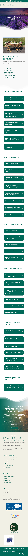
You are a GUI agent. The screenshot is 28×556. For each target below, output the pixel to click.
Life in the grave (6, 467)
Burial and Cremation (8, 72)
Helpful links (5, 478)
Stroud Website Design (19, 551)
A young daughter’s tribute (8, 465)
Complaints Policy (7, 482)
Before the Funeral (8, 70)
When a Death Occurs (8, 68)
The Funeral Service (8, 73)
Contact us (14, 428)
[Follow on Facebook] (19, 553)
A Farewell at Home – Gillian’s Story (10, 457)
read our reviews (14, 532)
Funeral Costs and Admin (9, 75)
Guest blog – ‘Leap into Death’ (9, 459)
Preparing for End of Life (9, 77)
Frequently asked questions (9, 476)
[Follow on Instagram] (23, 553)
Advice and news (6, 480)
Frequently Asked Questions (14, 18)
